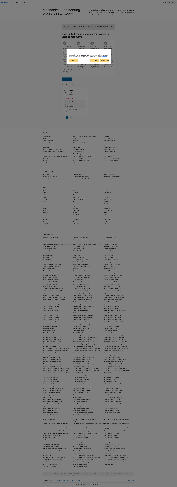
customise (73, 60)
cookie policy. (104, 56)
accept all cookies (105, 60)
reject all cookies (94, 60)
